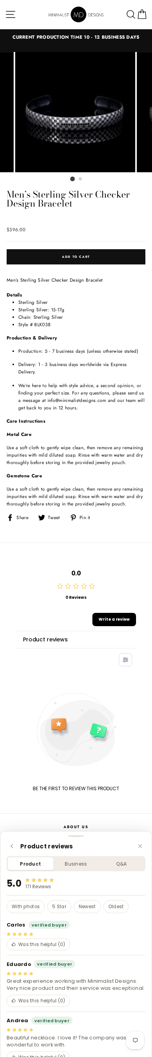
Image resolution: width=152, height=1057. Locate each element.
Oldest (116, 906)
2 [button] (81, 179)
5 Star (59, 906)
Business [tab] (76, 864)
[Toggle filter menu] (125, 659)
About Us (76, 827)
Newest (87, 906)
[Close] (140, 846)
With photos (26, 906)
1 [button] (72, 179)
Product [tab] (30, 864)
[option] (76, 37)
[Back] (12, 846)
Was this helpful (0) (41, 944)
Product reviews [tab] (45, 639)
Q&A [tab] (121, 864)
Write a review (114, 619)
